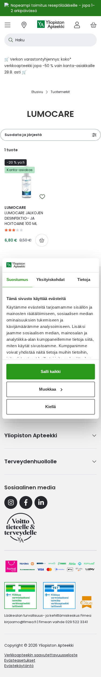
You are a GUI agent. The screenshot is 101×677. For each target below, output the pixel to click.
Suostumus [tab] (17, 279)
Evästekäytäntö (19, 665)
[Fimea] (20, 595)
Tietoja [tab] (83, 279)
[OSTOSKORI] (93, 25)
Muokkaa (47, 389)
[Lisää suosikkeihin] (42, 197)
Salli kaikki (51, 371)
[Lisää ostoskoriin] (41, 240)
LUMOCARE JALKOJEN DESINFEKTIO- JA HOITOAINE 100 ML (24, 215)
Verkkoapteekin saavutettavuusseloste (41, 655)
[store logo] (50, 24)
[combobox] (50, 40)
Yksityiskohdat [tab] (50, 279)
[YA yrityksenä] (20, 527)
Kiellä (50, 406)
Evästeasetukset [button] (19, 660)
